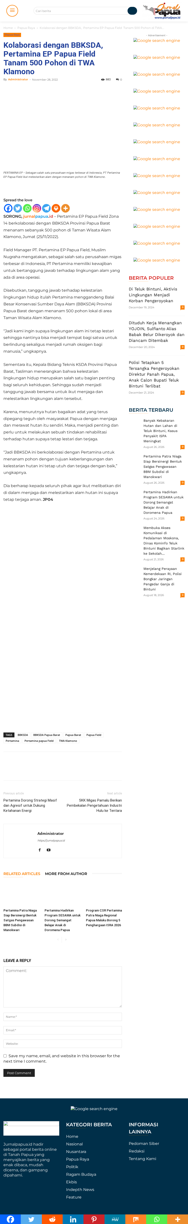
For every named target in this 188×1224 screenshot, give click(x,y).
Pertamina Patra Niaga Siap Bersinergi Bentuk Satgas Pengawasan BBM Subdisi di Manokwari (20, 920)
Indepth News (80, 1189)
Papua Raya (26, 28)
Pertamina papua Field (39, 741)
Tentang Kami (142, 1158)
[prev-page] (58, 940)
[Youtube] (50, 850)
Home (8, 28)
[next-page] (66, 940)
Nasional (74, 1144)
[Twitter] (17, 208)
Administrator (18, 79)
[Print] (56, 208)
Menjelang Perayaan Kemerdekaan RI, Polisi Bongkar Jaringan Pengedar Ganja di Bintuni (162, 579)
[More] (65, 208)
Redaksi (136, 1151)
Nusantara (76, 1151)
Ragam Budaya (81, 1174)
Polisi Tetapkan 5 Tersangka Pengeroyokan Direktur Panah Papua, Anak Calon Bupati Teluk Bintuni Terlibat (154, 374)
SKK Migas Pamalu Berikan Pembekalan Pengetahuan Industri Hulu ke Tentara (94, 805)
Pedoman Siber (144, 1143)
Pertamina (12, 741)
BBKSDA (23, 735)
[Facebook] (8, 208)
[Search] (132, 11)
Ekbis (71, 1182)
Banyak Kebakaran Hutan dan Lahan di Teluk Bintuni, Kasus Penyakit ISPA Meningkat (160, 431)
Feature (74, 1197)
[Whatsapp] (27, 208)
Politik (72, 1166)
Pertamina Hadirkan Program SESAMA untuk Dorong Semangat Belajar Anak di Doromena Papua (63, 920)
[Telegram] (46, 208)
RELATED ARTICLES (21, 873)
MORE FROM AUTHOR (66, 873)
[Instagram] (37, 208)
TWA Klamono (68, 741)
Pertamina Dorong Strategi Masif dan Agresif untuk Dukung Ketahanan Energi (30, 805)
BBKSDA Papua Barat (46, 735)
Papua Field (93, 735)
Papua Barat (73, 735)
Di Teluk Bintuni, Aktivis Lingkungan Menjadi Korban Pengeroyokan (153, 295)
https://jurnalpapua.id (51, 840)
